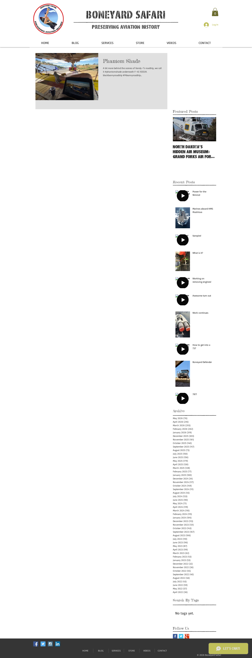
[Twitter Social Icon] (43, 643)
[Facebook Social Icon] (35, 643)
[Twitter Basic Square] (181, 636)
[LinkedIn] (57, 643)
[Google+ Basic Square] (187, 636)
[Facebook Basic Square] (175, 636)
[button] (215, 12)
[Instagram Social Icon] (50, 643)
